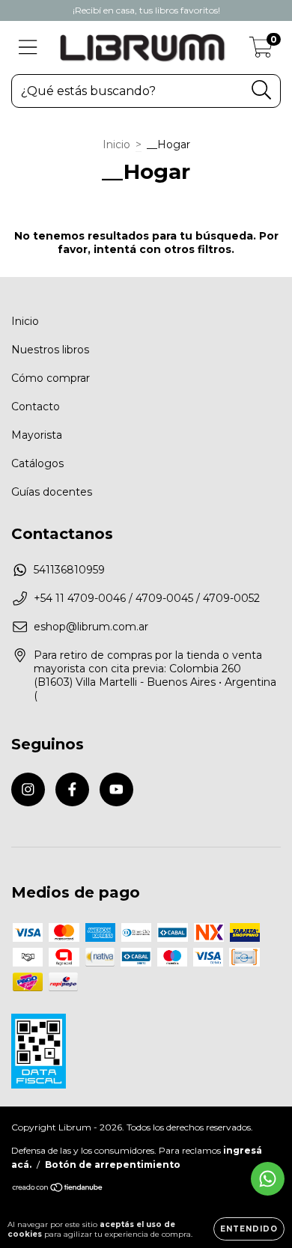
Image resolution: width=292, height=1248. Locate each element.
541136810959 (69, 569)
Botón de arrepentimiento (112, 1164)
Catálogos (37, 463)
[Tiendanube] (58, 1189)
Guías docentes (51, 492)
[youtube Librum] (116, 789)
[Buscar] (261, 90)
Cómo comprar (50, 378)
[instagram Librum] (28, 789)
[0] (261, 51)
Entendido (249, 1229)
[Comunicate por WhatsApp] (268, 1179)
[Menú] (28, 47)
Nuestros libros (50, 349)
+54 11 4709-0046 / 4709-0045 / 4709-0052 (147, 598)
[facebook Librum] (72, 789)
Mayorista (36, 435)
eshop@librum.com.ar (91, 626)
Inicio (116, 144)
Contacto (35, 406)
